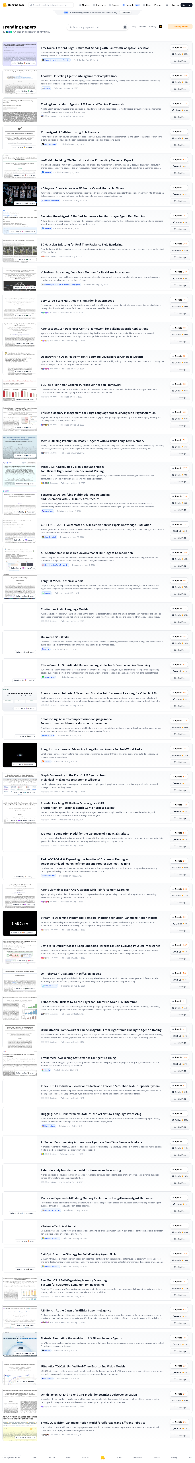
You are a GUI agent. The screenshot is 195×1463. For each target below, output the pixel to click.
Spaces (115, 4)
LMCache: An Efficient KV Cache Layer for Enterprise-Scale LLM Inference (89, 1002)
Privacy (51, 1457)
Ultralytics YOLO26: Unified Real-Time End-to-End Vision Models (83, 1366)
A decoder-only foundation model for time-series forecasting (81, 1170)
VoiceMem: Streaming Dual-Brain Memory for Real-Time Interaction (85, 272)
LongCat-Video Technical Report (62, 581)
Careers (86, 1457)
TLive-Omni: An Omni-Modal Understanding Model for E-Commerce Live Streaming (95, 665)
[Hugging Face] (103, 1457)
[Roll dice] (125, 27)
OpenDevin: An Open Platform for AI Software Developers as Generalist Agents (92, 357)
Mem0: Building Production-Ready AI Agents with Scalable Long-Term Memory (92, 441)
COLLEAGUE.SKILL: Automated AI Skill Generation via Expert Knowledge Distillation (96, 525)
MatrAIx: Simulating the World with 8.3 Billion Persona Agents (81, 1338)
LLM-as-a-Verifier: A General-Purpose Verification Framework (81, 385)
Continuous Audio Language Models (64, 609)
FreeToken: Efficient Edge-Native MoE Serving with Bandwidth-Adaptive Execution (95, 48)
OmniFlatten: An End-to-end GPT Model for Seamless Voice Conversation (89, 1394)
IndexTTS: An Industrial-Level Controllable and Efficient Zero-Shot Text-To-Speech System (100, 1086)
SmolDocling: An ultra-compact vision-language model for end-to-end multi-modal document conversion (77, 721)
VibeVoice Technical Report (58, 1226)
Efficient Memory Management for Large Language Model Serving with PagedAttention (98, 413)
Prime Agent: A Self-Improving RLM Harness (70, 132)
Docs (148, 4)
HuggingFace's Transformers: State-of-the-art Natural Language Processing (91, 1114)
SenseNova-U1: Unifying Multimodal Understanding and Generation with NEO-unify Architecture (75, 497)
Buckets (132, 4)
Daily (134, 26)
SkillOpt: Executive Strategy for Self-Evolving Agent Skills (78, 1254)
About (68, 1457)
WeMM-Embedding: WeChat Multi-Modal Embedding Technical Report (87, 160)
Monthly (152, 26)
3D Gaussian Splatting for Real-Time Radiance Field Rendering (82, 244)
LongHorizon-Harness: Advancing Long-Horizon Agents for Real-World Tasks (91, 749)
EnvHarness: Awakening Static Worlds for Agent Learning (78, 1058)
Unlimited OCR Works (55, 637)
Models (86, 4)
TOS (35, 1457)
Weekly (142, 26)
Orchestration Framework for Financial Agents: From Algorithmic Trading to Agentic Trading (101, 1030)
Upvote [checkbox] (180, 47)
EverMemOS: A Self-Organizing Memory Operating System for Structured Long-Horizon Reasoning (74, 1282)
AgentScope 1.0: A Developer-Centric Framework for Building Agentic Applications (94, 328)
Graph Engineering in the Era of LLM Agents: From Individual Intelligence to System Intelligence (74, 777)
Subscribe (125, 12)
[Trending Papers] (160, 26)
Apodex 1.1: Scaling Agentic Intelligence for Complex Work (79, 76)
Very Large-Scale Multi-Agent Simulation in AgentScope (77, 300)
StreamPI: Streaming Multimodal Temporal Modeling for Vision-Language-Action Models (99, 918)
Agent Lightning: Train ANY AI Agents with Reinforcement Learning (85, 889)
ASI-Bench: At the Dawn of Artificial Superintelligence (76, 1310)
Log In (175, 4)
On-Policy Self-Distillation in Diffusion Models (71, 973)
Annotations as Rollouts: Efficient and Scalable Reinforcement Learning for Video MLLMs (99, 693)
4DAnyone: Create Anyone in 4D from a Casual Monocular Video (82, 188)
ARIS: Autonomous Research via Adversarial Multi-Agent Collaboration (87, 553)
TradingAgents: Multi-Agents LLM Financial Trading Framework (82, 104)
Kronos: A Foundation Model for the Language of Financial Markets (85, 833)
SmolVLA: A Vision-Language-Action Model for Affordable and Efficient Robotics (93, 1422)
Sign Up (187, 4)
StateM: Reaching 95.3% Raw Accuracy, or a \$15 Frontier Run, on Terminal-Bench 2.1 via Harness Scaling (78, 805)
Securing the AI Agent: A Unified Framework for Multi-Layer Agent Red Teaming (93, 216)
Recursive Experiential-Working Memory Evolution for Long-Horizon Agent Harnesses (97, 1198)
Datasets (101, 4)
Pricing (158, 4)
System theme (14, 1457)
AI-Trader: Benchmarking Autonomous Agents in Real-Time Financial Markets (91, 1142)
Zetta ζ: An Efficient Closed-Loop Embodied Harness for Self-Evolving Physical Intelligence (100, 946)
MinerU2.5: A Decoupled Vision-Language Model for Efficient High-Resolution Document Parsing (72, 469)
